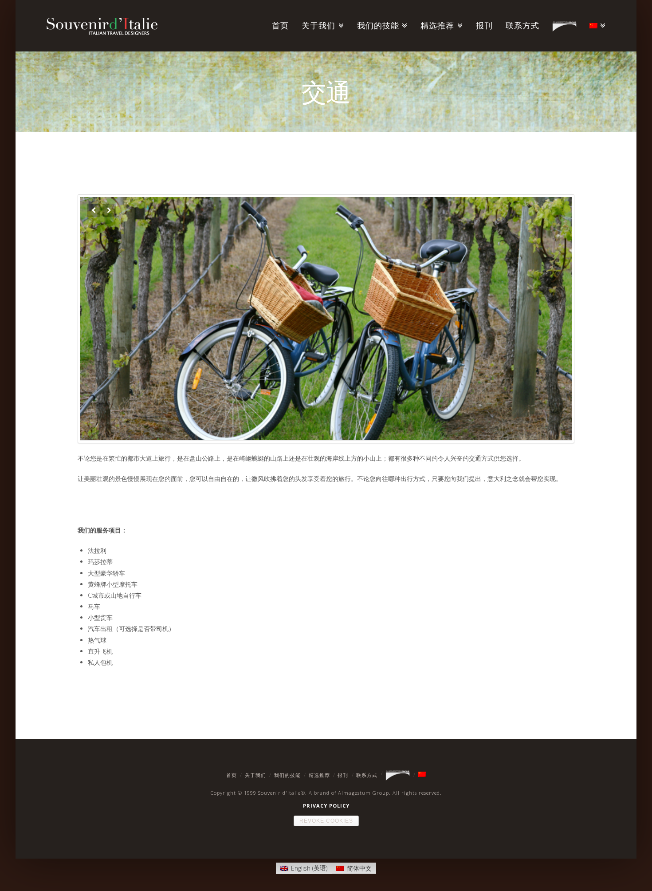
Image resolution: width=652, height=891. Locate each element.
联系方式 (366, 775)
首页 (231, 775)
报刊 (343, 775)
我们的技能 (287, 775)
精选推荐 (319, 775)
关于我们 (255, 775)
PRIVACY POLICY (326, 805)
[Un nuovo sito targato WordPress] (102, 24)
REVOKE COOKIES (326, 821)
